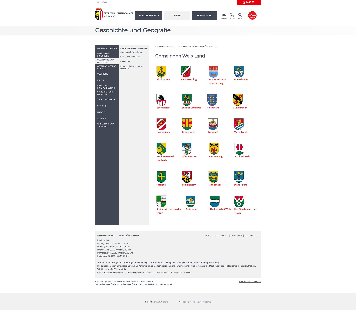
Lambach (213, 132)
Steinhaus (191, 209)
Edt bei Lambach (191, 107)
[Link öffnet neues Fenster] (252, 13)
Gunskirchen (240, 107)
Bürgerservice (149, 15)
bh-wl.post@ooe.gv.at (162, 284)
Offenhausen (189, 156)
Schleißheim (189, 184)
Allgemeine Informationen (131, 52)
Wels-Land (170, 46)
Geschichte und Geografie (133, 49)
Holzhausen (163, 132)
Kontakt (208, 236)
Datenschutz (252, 236)
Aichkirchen (163, 79)
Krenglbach (188, 132)
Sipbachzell (214, 184)
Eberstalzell (163, 107)
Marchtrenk (240, 132)
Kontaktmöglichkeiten (129, 236)
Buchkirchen (241, 79)
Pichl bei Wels (242, 156)
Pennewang (215, 156)
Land (250, 2)
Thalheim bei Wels (220, 209)
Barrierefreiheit (106, 236)
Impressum (236, 236)
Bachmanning (189, 79)
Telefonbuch (221, 236)
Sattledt (161, 184)
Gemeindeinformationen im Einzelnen (132, 67)
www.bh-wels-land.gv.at (250, 282)
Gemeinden (125, 62)
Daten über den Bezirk (130, 57)
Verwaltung (204, 15)
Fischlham (213, 107)
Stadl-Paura (240, 184)
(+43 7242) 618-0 (110, 284)
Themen (177, 15)
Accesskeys (102, 2)
